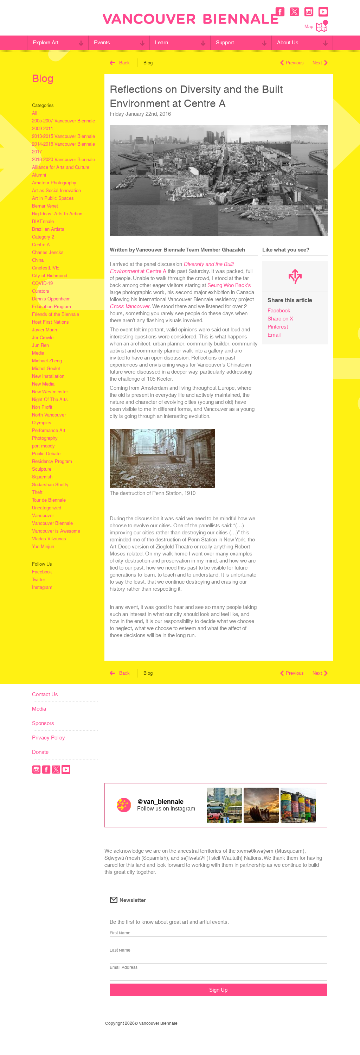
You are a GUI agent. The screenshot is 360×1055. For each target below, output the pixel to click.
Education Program (51, 306)
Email (274, 335)
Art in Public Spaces (53, 198)
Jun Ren (40, 345)
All (34, 113)
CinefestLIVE (45, 268)
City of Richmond (49, 275)
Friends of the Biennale (55, 314)
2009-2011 (42, 128)
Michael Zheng (47, 360)
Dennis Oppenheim (51, 298)
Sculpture (41, 469)
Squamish (42, 476)
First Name (120, 932)
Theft (37, 492)
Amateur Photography (54, 182)
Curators (40, 291)
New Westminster (50, 391)
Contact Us (45, 694)
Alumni (39, 175)
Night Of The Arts (50, 399)
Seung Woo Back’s (229, 285)
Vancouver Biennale (52, 523)
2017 (37, 151)
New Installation (48, 376)
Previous (295, 62)
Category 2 (43, 237)
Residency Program (52, 461)
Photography (45, 438)
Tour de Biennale (49, 500)
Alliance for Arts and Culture (60, 167)
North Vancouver (49, 415)
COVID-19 (42, 283)
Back (124, 62)
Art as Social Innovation (56, 190)
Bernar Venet (45, 206)
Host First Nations (50, 322)
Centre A (41, 244)
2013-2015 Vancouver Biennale (63, 136)
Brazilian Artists (48, 229)
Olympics (41, 422)
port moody (43, 446)
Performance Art (48, 430)
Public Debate (46, 453)
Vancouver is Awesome (56, 531)
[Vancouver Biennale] (190, 19)
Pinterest (278, 327)
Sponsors (43, 723)
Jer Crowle (42, 337)
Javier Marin (44, 329)
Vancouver (43, 515)
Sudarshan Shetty (50, 484)
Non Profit (42, 407)
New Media (43, 384)
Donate (40, 752)
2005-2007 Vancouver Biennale (63, 120)
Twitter (38, 579)
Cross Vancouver (129, 306)
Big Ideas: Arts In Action (57, 213)
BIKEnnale (43, 221)
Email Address (123, 967)
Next (317, 62)
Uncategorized (46, 507)
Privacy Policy (48, 738)
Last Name (120, 950)
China (38, 260)
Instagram (42, 587)
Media (38, 353)
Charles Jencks (48, 252)
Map (308, 26)
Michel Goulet (46, 368)
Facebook (42, 571)
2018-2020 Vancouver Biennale (63, 159)
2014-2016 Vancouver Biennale (63, 144)
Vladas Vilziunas (49, 538)
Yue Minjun (43, 546)
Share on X (280, 319)
